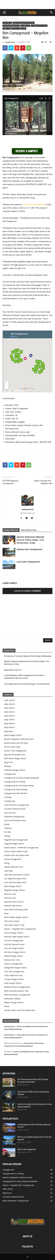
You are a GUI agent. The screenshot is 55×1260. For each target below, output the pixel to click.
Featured (8, 828)
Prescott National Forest (14, 944)
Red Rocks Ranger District (15, 952)
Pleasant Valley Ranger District (16, 936)
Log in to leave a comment (27, 591)
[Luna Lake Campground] (9, 564)
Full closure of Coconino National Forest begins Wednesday (27, 656)
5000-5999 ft (9, 712)
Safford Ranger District (13, 956)
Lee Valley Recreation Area (15, 878)
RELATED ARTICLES (11, 530)
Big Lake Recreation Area (14, 754)
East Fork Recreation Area (15, 820)
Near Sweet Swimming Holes (16, 909)
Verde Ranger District (13, 983)
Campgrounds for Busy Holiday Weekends (21, 778)
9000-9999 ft (9, 727)
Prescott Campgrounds (13, 940)
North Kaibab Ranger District (16, 917)
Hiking (6, 863)
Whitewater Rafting (12, 998)
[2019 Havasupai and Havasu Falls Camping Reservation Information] (9, 1082)
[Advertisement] (27, 4)
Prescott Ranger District (14, 948)
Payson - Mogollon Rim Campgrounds (14, 28)
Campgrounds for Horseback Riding (19, 785)
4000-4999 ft (9, 708)
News (6, 913)
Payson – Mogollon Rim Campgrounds (20, 929)
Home (5, 19)
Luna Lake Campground (28, 561)
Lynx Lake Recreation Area (15, 882)
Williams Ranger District (14, 1002)
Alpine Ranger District (13, 735)
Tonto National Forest (13, 975)
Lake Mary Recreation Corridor (17, 874)
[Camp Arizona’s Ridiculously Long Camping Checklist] (9, 1094)
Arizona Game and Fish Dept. (16, 743)
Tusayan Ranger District (14, 979)
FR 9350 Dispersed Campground (10, 482)
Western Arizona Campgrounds (17, 987)
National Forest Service (13, 902)
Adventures (8, 731)
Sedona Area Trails (12, 960)
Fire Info (7, 832)
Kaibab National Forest (13, 867)
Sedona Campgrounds (13, 963)
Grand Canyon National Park (16, 851)
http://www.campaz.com (27, 513)
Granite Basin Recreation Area (16, 855)
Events (7, 824)
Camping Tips (9, 801)
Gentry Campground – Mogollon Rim (43, 482)
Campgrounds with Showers (15, 793)
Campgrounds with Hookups (16, 789)
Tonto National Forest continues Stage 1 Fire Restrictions (27, 684)
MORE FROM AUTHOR (28, 530)
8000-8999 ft (9, 723)
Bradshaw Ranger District (14, 770)
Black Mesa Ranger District (11, 25)
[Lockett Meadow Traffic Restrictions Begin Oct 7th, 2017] (9, 1127)
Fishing (7, 836)
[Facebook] (22, 518)
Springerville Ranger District (15, 967)
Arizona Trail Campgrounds (15, 750)
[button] (51, 12)
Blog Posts (8, 762)
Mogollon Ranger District (14, 890)
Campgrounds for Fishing (39, 25)
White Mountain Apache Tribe (16, 991)
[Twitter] (27, 518)
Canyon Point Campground (33, 204)
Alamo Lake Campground (26, 1149)
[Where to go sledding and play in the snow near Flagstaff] (9, 1140)
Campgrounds (25, 25)
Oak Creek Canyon (11, 921)
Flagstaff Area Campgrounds (16, 840)
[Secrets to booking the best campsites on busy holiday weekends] (9, 1107)
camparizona (10, 42)
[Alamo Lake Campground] (9, 1152)
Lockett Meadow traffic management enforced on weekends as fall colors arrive (24, 676)
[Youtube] (33, 518)
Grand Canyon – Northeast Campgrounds (21, 847)
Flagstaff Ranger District (14, 843)
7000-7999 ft (14, 19)
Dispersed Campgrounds (14, 816)
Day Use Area (9, 812)
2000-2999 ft (9, 704)
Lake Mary (8, 871)
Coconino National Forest (14, 809)
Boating (7, 766)
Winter (6, 1006)
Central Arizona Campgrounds (16, 805)
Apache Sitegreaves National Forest (23, 23)
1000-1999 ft (9, 700)
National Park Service (13, 905)
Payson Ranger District (13, 933)
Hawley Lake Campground (29, 549)
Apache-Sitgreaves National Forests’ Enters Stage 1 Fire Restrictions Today (30, 540)
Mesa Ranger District (12, 886)
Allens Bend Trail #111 (13, 670)
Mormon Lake (10, 894)
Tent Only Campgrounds (14, 971)
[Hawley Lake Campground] (9, 552)
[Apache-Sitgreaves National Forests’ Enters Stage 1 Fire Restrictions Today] (9, 539)
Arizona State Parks (12, 747)
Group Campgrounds (12, 859)
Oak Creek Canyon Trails (14, 925)
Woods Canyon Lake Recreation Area (19, 1010)
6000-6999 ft (9, 716)
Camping (7, 797)
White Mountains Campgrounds (17, 994)
